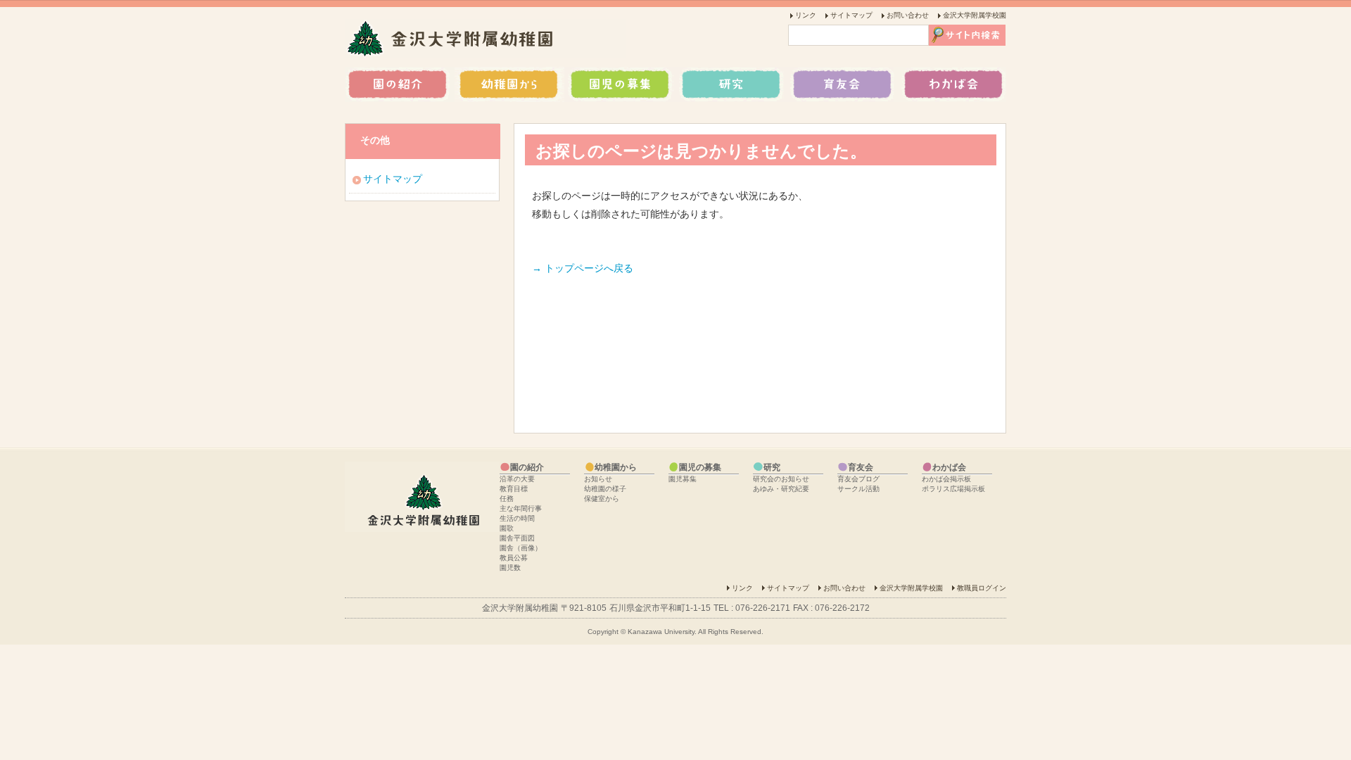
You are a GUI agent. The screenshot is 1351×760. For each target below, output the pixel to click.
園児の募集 (619, 84)
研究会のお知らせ (781, 479)
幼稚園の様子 (605, 489)
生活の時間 (517, 518)
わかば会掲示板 (946, 479)
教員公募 (514, 558)
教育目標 (514, 489)
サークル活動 (858, 489)
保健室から (601, 498)
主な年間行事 (521, 508)
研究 (729, 84)
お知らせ (598, 479)
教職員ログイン (981, 588)
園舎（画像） (521, 548)
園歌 (507, 528)
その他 (375, 140)
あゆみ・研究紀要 (781, 489)
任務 (507, 498)
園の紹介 (400, 84)
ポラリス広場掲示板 (953, 489)
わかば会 (950, 84)
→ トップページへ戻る (582, 268)
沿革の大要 (517, 479)
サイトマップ (851, 15)
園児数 (510, 567)
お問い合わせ (908, 15)
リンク (805, 15)
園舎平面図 (517, 538)
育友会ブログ (858, 479)
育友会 (839, 84)
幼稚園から (509, 84)
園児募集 (682, 479)
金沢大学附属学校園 (974, 15)
